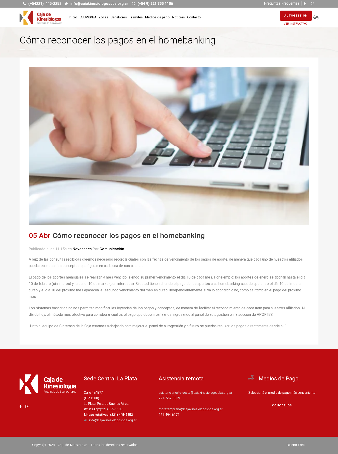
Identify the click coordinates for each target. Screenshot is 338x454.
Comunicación (112, 249)
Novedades (82, 249)
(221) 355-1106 (111, 409)
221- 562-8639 (169, 398)
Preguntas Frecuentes (282, 3)
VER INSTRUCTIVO (295, 23)
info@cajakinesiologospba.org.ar (113, 420)
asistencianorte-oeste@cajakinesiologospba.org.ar (195, 392)
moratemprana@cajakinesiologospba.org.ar (191, 409)
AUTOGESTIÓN (296, 15)
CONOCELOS (282, 405)
